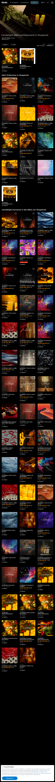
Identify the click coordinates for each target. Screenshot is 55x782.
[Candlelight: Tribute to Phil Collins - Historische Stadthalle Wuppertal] (45, 140)
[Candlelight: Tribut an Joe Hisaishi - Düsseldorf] (45, 384)
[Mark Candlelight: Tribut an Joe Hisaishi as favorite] (51, 378)
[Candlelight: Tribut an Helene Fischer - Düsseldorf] (27, 358)
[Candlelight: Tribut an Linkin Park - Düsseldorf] (27, 384)
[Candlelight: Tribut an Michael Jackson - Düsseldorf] (45, 358)
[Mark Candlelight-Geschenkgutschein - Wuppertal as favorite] (33, 50)
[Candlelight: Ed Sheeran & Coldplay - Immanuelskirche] (45, 85)
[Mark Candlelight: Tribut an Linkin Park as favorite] (33, 378)
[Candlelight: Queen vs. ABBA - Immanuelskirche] (45, 113)
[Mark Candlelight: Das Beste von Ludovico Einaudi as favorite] (33, 296)
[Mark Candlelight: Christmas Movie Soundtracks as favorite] (16, 622)
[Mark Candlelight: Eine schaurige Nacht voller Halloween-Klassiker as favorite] (16, 405)
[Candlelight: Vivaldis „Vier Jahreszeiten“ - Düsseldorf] (9, 220)
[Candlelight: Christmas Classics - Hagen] (45, 575)
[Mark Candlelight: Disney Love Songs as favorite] (33, 241)
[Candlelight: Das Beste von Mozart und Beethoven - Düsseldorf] (45, 547)
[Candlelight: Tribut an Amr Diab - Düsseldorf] (45, 411)
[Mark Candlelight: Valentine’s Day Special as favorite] (16, 161)
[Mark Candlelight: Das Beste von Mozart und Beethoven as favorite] (51, 541)
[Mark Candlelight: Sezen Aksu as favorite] (16, 378)
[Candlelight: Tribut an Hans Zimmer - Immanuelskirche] (9, 85)
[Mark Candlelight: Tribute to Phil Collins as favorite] (51, 134)
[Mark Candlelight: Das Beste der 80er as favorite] (33, 134)
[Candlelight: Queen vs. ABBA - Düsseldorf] (45, 220)
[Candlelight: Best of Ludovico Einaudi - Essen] (27, 547)
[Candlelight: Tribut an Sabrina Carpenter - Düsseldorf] (9, 437)
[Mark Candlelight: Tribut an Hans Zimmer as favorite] (16, 79)
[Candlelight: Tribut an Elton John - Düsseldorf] (9, 303)
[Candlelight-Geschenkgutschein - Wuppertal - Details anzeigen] (27, 56)
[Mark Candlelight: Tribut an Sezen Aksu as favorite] (16, 106)
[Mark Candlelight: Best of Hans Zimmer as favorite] (16, 513)
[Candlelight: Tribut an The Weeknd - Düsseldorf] (9, 275)
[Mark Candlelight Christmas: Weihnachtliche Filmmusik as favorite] (33, 622)
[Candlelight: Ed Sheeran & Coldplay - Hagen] (45, 330)
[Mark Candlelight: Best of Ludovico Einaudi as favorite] (33, 541)
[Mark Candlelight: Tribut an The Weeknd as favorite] (16, 269)
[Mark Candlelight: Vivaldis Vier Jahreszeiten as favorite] (33, 106)
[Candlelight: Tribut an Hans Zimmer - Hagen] (9, 465)
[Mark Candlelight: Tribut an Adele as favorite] (33, 79)
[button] (6, 44)
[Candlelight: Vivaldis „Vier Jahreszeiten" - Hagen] (27, 465)
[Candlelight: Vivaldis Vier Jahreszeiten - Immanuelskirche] (27, 113)
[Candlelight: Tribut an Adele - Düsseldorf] (27, 275)
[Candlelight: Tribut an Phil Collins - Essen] (9, 547)
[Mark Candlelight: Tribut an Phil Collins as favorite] (51, 269)
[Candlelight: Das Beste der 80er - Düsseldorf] (27, 437)
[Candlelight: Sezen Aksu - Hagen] (9, 575)
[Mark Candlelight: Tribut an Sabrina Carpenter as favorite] (16, 431)
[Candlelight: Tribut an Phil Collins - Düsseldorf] (45, 275)
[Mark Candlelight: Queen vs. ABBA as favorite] (51, 106)
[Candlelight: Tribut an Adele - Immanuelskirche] (27, 85)
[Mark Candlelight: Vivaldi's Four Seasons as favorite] (33, 649)
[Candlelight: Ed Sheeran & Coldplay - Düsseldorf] (9, 247)
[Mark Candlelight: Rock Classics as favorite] (33, 161)
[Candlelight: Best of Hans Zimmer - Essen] (9, 520)
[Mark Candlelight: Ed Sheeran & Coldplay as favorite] (51, 79)
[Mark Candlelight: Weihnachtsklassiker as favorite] (16, 50)
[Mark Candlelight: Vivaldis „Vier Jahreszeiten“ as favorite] (16, 213)
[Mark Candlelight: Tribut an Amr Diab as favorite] (51, 405)
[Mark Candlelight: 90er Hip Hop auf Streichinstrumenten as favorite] (51, 431)
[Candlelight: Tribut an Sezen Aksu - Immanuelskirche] (9, 113)
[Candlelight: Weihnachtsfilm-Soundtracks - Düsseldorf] (27, 602)
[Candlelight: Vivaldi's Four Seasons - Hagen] (27, 655)
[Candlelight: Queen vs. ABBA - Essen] (9, 330)
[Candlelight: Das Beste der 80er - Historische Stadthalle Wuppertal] (27, 140)
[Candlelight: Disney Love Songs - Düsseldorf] (27, 247)
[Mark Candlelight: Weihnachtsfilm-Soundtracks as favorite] (33, 596)
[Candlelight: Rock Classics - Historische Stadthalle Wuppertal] (27, 168)
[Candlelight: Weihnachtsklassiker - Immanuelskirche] (9, 56)
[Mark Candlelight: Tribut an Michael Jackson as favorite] (51, 351)
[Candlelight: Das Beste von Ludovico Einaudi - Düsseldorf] (27, 303)
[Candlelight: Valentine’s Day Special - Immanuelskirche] (9, 168)
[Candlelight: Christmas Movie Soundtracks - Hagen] (9, 628)
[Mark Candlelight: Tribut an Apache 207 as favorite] (33, 486)
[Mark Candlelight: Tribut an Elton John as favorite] (16, 296)
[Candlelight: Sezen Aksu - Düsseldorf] (9, 384)
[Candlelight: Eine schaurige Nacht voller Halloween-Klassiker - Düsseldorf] (9, 411)
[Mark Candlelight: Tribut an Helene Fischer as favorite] (33, 351)
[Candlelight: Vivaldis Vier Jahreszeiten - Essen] (27, 520)
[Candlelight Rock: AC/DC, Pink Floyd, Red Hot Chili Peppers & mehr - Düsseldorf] (27, 220)
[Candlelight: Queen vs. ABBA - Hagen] (9, 358)
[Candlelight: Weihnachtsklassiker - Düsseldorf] (45, 602)
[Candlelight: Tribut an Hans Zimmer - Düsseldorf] (45, 492)
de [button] (44, 2)
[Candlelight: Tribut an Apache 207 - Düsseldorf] (27, 492)
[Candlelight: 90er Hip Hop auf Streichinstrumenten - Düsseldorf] (45, 437)
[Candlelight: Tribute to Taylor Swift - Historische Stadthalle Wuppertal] (45, 168)
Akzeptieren (10, 778)
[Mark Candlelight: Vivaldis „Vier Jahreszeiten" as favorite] (33, 459)
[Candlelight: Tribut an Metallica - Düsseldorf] (45, 520)
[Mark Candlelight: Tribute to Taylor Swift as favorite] (51, 161)
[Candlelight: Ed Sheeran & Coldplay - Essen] (45, 303)
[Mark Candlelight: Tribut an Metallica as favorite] (51, 513)
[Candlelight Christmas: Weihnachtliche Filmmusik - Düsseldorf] (27, 628)
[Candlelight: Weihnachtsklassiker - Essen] (9, 602)
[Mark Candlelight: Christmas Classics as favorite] (51, 568)
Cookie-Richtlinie (34, 771)
